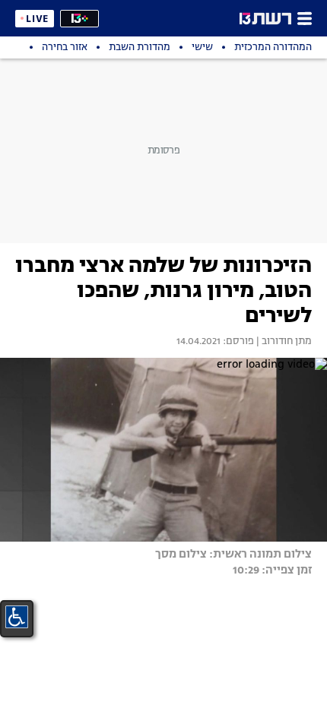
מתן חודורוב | (283, 342)
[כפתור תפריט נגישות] (16, 616)
